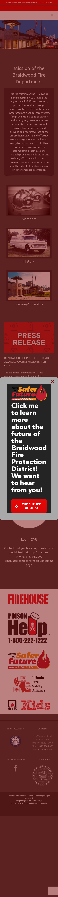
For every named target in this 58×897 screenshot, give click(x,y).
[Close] (52, 381)
